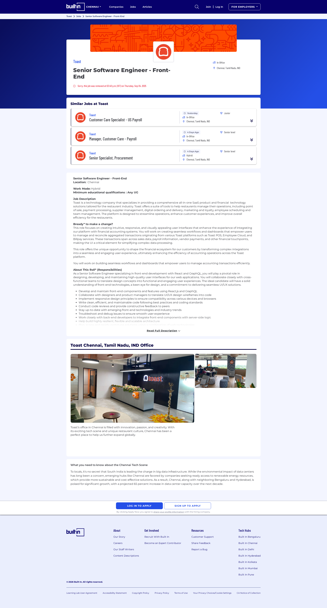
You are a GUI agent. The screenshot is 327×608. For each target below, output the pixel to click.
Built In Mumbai (248, 568)
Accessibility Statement (115, 593)
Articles (147, 6)
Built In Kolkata (247, 562)
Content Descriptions (126, 555)
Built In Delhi (246, 549)
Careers (117, 543)
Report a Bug (199, 549)
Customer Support (202, 536)
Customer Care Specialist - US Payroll (115, 119)
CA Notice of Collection (249, 593)
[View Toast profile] (163, 38)
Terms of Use (181, 593)
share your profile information (168, 512)
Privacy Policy (162, 593)
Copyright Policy (140, 593)
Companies (116, 6)
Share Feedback (200, 543)
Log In (219, 6)
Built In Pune (246, 574)
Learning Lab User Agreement (81, 593)
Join (208, 6)
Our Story (119, 536)
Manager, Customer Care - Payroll (113, 138)
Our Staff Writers (123, 549)
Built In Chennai (248, 543)
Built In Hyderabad (249, 555)
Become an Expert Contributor (162, 543)
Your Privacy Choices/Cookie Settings (212, 593)
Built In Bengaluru (249, 536)
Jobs (133, 6)
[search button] (196, 7)
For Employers (243, 6)
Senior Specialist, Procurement (111, 157)
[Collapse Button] (251, 120)
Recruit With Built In (156, 536)
